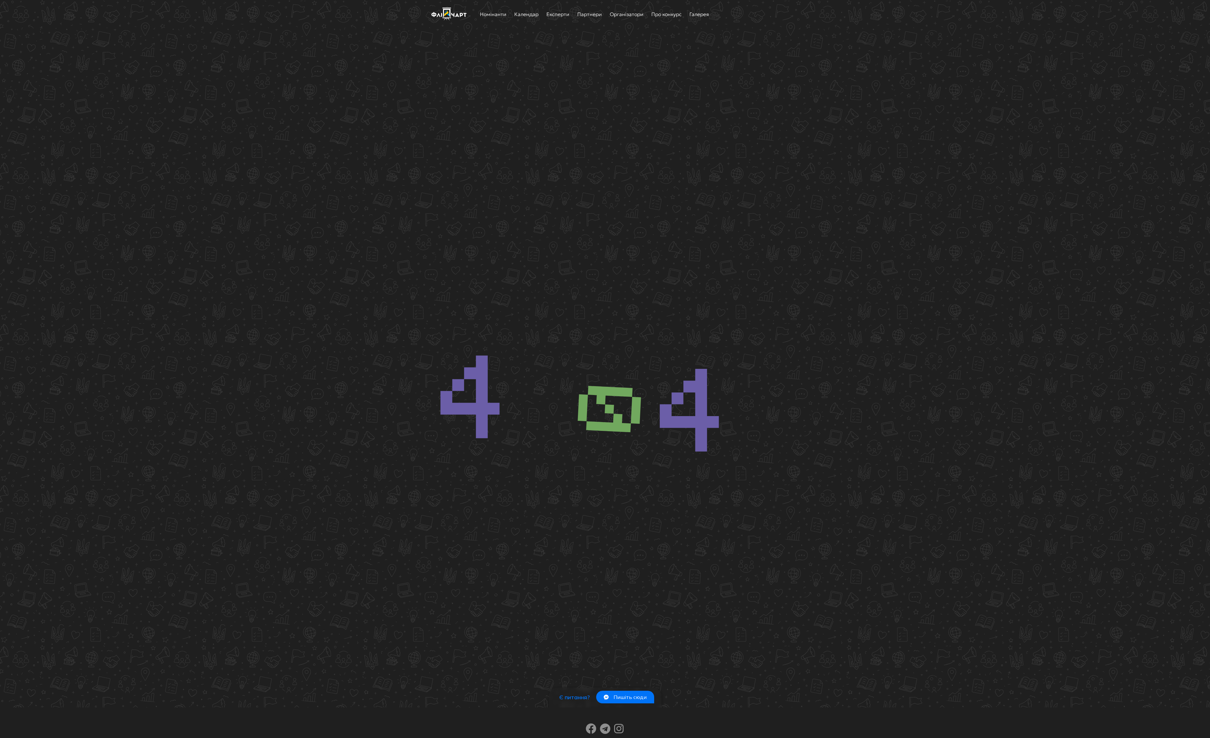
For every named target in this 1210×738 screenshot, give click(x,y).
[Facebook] (591, 728)
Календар (526, 14)
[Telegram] (605, 728)
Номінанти (493, 14)
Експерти (557, 14)
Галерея (699, 14)
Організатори (626, 14)
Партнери (589, 14)
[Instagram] (619, 728)
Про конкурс (666, 14)
